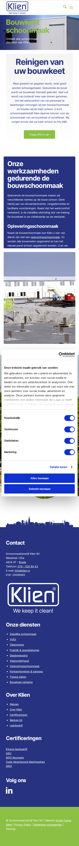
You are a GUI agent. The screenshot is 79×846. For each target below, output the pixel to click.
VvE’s (13, 639)
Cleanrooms (17, 644)
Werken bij (16, 720)
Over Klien (16, 709)
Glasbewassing (19, 655)
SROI (9, 766)
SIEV (8, 753)
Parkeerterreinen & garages (26, 671)
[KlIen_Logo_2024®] (33, 7)
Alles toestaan (39, 478)
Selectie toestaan (40, 488)
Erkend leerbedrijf (16, 749)
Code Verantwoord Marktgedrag (25, 761)
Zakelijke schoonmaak (23, 634)
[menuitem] (63, 7)
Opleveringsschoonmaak (25, 666)
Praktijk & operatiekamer (24, 650)
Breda (22, 562)
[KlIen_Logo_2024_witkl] (39, 598)
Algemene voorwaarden (48, 824)
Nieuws (14, 704)
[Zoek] (63, 7)
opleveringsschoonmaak (45, 237)
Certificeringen (18, 714)
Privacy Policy (22, 824)
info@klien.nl (22, 570)
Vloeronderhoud (19, 660)
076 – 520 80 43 (28, 566)
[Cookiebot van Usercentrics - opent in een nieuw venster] (59, 354)
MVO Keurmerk (15, 757)
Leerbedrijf (16, 725)
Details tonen (58, 467)
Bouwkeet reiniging (21, 682)
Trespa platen (18, 676)
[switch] (69, 429)
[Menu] (71, 7)
